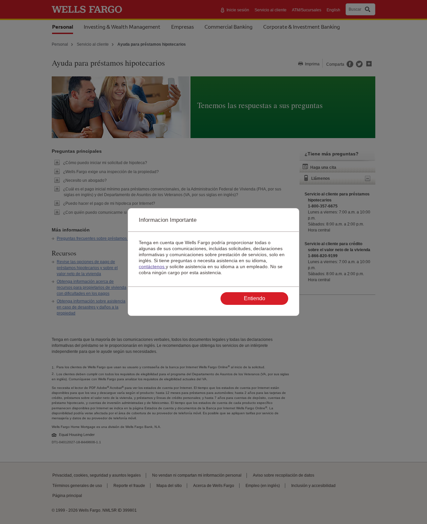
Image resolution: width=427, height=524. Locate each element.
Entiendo (254, 298)
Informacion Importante (167, 220)
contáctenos (152, 266)
